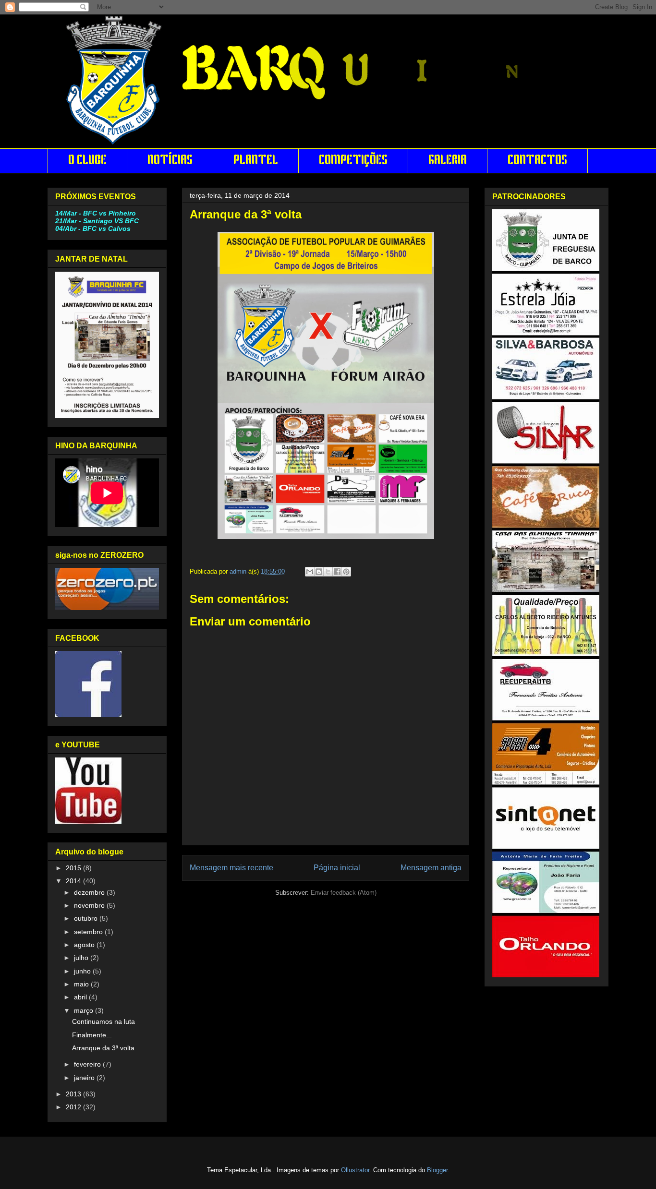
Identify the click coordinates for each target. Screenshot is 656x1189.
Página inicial (337, 868)
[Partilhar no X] (328, 571)
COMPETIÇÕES (353, 161)
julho (82, 957)
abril (81, 997)
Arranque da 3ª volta (103, 1048)
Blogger (437, 1170)
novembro (90, 905)
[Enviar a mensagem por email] (310, 571)
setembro (89, 932)
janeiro (85, 1077)
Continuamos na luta (103, 1021)
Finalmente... (92, 1035)
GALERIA (447, 161)
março (84, 1010)
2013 (74, 1094)
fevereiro (88, 1064)
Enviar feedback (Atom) (344, 892)
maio (82, 984)
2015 (74, 868)
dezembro (90, 892)
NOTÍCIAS (170, 161)
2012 (74, 1107)
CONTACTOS (537, 161)
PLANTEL (255, 161)
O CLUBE (87, 161)
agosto (85, 945)
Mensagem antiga (431, 868)
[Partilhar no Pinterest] (346, 571)
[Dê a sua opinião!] (319, 571)
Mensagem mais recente (231, 868)
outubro (86, 918)
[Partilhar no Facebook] (337, 571)
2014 (74, 881)
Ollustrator (355, 1170)
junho (83, 971)
